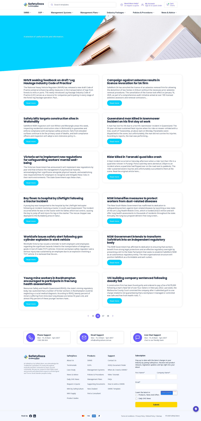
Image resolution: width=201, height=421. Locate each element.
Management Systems (61, 12)
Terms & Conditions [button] (127, 416)
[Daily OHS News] (137, 398)
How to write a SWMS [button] (116, 384)
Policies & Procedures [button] (95, 374)
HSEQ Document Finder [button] (117, 365)
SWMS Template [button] (114, 389)
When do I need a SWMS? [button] (117, 370)
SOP (40, 12)
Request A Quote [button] (73, 384)
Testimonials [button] (72, 365)
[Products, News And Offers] (137, 394)
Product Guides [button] (73, 398)
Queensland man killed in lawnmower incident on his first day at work (133, 120)
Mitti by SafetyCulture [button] (75, 389)
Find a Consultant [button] (94, 393)
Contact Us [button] (112, 360)
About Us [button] (70, 360)
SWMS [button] (89, 360)
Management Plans (89, 12)
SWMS (26, 12)
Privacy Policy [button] (140, 416)
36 (98, 316)
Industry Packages (115, 12)
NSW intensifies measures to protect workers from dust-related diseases (132, 199)
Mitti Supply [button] (71, 393)
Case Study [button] (71, 370)
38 (108, 316)
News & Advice (168, 12)
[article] (47, 337)
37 (103, 316)
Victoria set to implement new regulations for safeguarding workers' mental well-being (53, 160)
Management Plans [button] (94, 379)
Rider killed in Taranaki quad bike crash (134, 157)
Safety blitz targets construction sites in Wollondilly (51, 120)
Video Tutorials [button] (113, 374)
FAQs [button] (110, 379)
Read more (31, 103)
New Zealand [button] (92, 389)
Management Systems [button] (96, 370)
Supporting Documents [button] (96, 384)
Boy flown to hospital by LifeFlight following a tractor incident (53, 199)
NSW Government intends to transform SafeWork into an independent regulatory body (136, 240)
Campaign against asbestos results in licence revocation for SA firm (133, 81)
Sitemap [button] (159, 416)
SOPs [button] (89, 365)
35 (93, 316)
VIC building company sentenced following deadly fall (137, 279)
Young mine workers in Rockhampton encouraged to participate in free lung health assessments (50, 281)
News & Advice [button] (72, 374)
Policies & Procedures (142, 12)
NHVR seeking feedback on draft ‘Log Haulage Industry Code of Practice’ (49, 81)
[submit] (52, 5)
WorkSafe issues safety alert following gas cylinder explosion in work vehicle (53, 238)
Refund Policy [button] (150, 416)
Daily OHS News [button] (73, 379)
